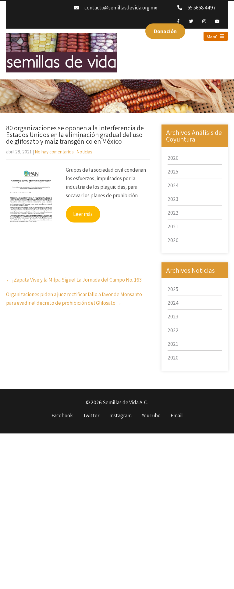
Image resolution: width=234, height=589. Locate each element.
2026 (173, 158)
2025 (173, 171)
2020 (173, 240)
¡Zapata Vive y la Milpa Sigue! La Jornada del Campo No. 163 (74, 279)
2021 (173, 226)
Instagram (120, 416)
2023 (173, 199)
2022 (173, 212)
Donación (165, 31)
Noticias (84, 152)
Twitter (91, 416)
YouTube (151, 416)
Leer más (83, 214)
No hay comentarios (54, 152)
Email (177, 416)
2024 (173, 185)
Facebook (62, 416)
